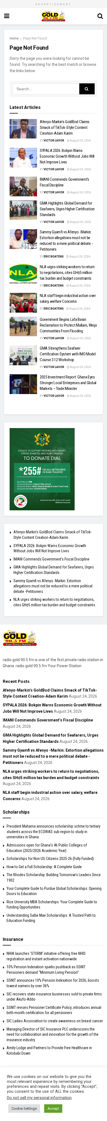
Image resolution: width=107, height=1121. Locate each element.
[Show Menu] (6, 16)
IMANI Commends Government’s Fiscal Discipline (51, 559)
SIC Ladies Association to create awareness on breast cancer (55, 1021)
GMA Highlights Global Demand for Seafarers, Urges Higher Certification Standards (67, 209)
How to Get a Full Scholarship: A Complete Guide (44, 867)
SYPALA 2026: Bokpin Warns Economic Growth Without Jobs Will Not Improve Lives (67, 156)
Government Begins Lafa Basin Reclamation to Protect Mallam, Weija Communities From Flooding (68, 325)
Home (14, 38)
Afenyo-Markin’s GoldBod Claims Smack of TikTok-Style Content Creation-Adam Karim (64, 127)
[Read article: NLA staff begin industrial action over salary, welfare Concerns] (23, 303)
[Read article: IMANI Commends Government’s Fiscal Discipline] (23, 186)
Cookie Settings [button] (24, 1108)
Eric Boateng (54, 256)
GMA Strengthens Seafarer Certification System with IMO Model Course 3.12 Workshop (68, 354)
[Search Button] (100, 16)
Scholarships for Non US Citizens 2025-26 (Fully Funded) (50, 858)
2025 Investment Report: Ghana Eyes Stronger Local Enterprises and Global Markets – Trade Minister (68, 383)
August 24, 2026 (80, 140)
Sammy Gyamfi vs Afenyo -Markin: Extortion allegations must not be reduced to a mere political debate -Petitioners (52, 586)
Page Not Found (35, 38)
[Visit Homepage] (53, 16)
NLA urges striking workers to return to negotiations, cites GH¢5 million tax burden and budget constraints (67, 272)
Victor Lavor (54, 140)
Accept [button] (53, 1108)
